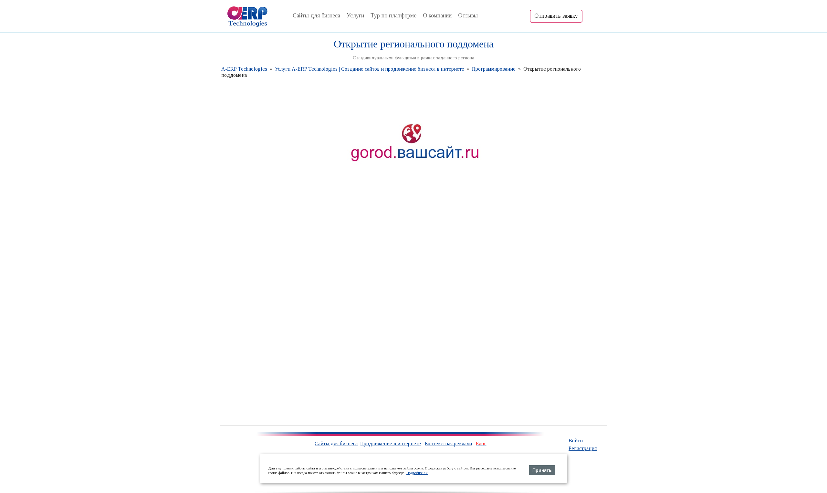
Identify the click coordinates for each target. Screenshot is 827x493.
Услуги (355, 15)
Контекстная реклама (448, 443)
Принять (542, 470)
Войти (576, 440)
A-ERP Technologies (244, 69)
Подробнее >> (417, 473)
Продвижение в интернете (390, 443)
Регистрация (583, 448)
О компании (437, 15)
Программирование (494, 69)
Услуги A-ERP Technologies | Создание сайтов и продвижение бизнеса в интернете (369, 69)
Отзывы (468, 15)
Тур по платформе (393, 15)
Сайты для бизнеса (316, 15)
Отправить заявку (556, 16)
